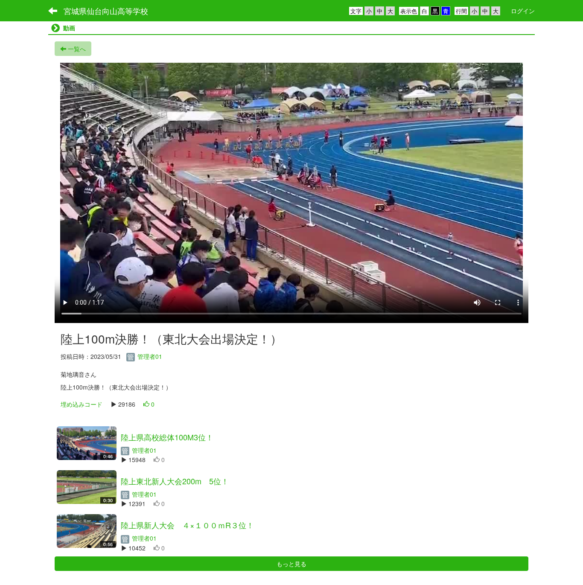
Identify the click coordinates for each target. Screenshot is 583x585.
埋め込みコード (81, 404)
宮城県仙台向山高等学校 (106, 10)
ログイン (523, 10)
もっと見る (291, 563)
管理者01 (149, 356)
